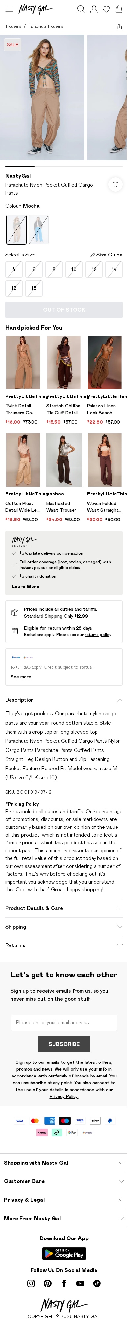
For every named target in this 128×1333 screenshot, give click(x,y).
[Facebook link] (64, 1283)
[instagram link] (31, 1283)
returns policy (98, 634)
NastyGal (18, 176)
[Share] (119, 26)
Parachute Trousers (46, 26)
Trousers (13, 26)
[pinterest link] (48, 1283)
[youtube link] (80, 1283)
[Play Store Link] (64, 1253)
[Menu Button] (9, 9)
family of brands (72, 1075)
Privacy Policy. (64, 1096)
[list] (64, 101)
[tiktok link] (97, 1283)
